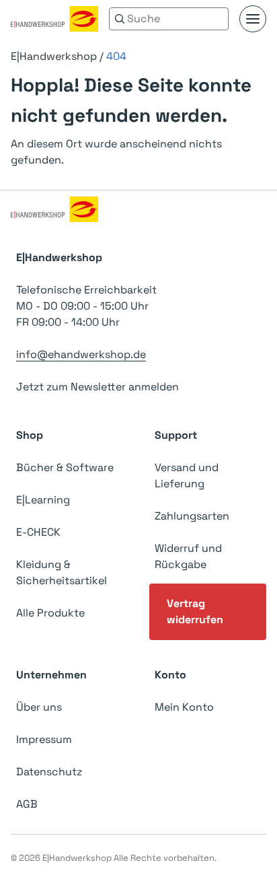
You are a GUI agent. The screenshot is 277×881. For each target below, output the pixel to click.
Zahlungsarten (192, 516)
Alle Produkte (50, 613)
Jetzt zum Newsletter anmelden (97, 387)
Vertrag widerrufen (195, 611)
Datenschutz (49, 772)
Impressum (44, 739)
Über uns (39, 707)
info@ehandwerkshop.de (81, 354)
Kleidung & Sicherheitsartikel (61, 572)
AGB (27, 804)
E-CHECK (38, 532)
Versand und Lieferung (187, 475)
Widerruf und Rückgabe (188, 556)
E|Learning (43, 500)
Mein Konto (184, 707)
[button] (252, 18)
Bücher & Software (65, 467)
